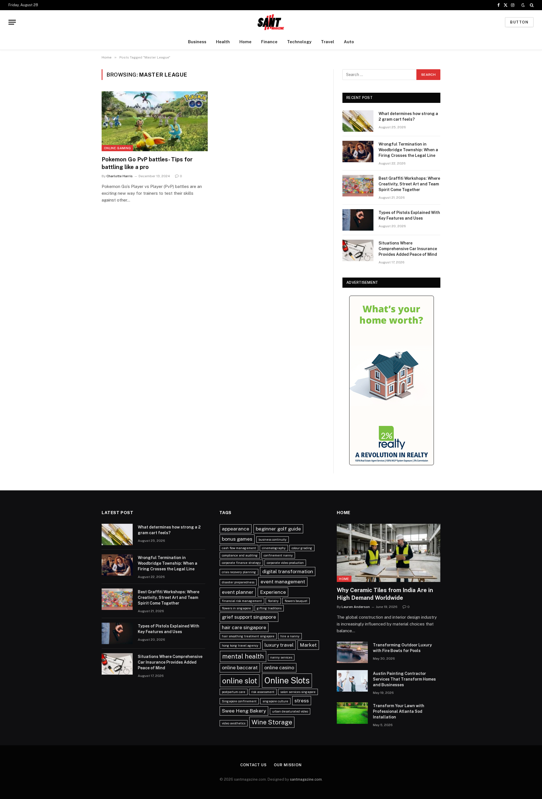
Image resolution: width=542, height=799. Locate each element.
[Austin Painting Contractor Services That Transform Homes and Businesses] (352, 681)
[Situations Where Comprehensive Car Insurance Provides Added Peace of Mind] (357, 250)
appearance (235, 529)
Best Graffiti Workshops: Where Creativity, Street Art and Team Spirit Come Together (409, 184)
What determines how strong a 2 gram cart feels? (408, 116)
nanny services (281, 657)
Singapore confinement (239, 701)
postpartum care (233, 692)
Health (223, 41)
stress (301, 700)
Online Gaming (117, 148)
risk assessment (262, 692)
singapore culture (275, 701)
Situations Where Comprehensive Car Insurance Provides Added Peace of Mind (408, 249)
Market (308, 645)
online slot (239, 680)
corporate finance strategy (241, 562)
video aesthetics (233, 723)
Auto (349, 41)
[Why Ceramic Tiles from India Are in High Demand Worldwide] (388, 553)
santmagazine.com (306, 779)
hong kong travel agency (240, 645)
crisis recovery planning (239, 572)
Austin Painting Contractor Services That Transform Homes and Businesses (404, 679)
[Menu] (12, 22)
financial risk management (242, 601)
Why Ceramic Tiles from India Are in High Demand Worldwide (385, 594)
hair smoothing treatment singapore (248, 636)
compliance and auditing (240, 555)
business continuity (273, 539)
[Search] (531, 5)
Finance (269, 41)
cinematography (274, 548)
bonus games (237, 539)
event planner (237, 592)
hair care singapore (244, 627)
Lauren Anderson (356, 607)
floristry (273, 601)
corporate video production (285, 562)
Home (245, 41)
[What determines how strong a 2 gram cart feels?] (357, 121)
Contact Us (253, 765)
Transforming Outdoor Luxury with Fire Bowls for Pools (402, 648)
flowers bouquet (296, 601)
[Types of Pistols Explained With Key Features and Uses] (357, 220)
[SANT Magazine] (271, 22)
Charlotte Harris (119, 176)
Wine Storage (272, 722)
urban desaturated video (290, 711)
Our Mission (288, 765)
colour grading (302, 548)
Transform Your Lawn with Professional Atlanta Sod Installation (398, 711)
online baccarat (240, 667)
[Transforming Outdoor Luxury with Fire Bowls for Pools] (352, 652)
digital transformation (287, 571)
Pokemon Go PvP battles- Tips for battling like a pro (147, 163)
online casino (279, 667)
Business (197, 41)
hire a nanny (290, 636)
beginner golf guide (278, 529)
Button (519, 22)
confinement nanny (278, 555)
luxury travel (279, 645)
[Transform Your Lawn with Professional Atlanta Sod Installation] (352, 713)
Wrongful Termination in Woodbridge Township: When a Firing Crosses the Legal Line (408, 150)
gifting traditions (269, 608)
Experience (273, 592)
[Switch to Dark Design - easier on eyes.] (523, 5)
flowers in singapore (236, 608)
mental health (243, 656)
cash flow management (239, 548)
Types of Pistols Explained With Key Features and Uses (409, 215)
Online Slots (287, 680)
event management (283, 581)
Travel (327, 41)
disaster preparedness (238, 582)
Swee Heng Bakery (244, 711)
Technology (299, 41)
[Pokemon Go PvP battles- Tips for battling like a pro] (155, 121)
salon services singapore (298, 692)
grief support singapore (249, 617)
